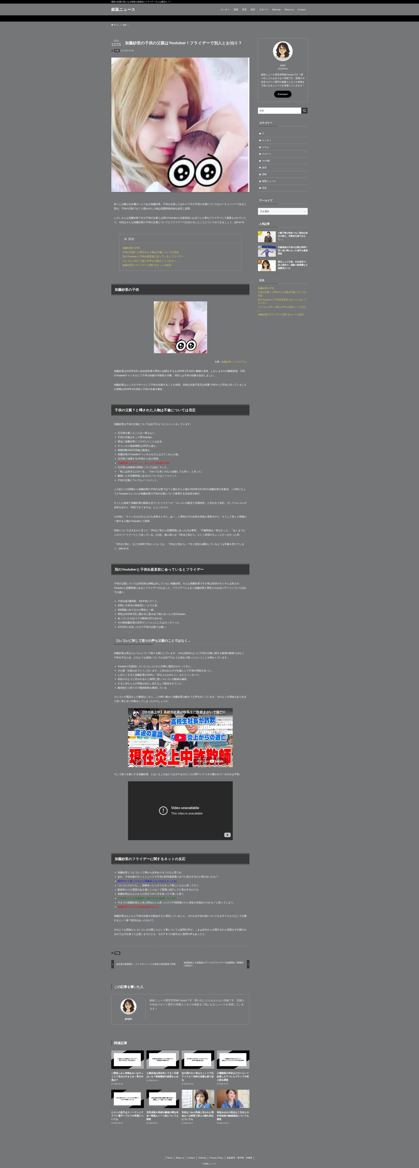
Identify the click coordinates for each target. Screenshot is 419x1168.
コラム (265, 147)
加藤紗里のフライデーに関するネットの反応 (147, 265)
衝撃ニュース (269, 181)
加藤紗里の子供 (131, 247)
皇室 (264, 167)
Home (169, 1158)
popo (128, 1018)
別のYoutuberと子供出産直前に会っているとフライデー (152, 256)
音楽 (264, 187)
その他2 (266, 160)
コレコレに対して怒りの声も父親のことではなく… (150, 260)
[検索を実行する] (304, 111)
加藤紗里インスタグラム (234, 361)
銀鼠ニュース (123, 9)
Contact (283, 94)
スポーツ (266, 153)
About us (180, 1158)
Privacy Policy (216, 1158)
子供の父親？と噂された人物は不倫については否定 (150, 252)
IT (263, 133)
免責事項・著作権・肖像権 (239, 1158)
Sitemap (202, 1158)
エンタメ (266, 140)
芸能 (117, 51)
